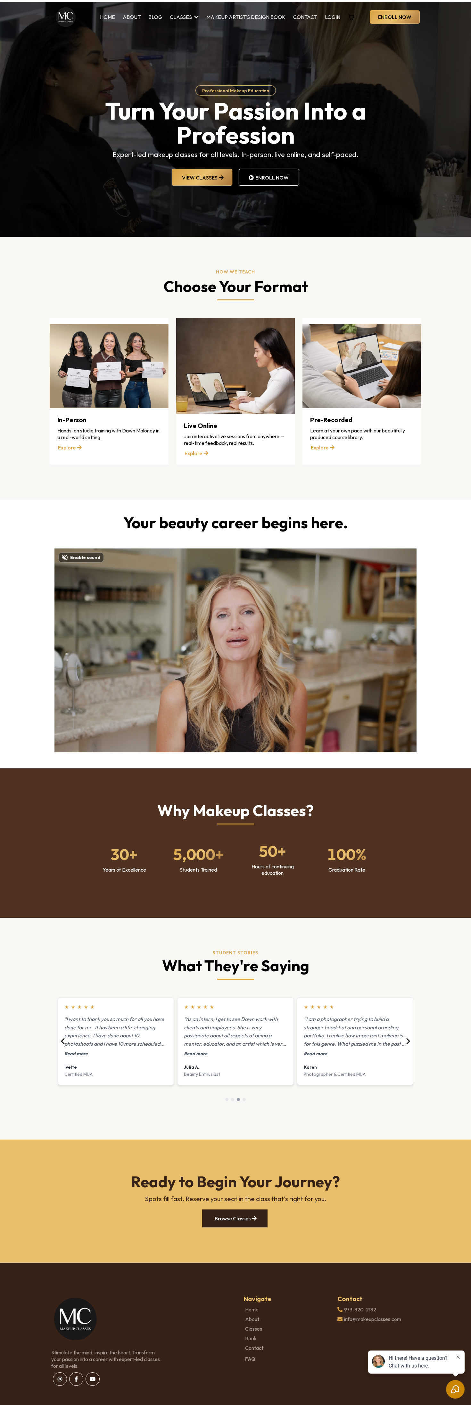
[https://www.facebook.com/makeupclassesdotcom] (76, 1379)
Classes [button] (181, 17)
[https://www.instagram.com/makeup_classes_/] (60, 1379)
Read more (76, 1054)
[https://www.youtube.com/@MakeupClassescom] (93, 1379)
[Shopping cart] (351, 17)
